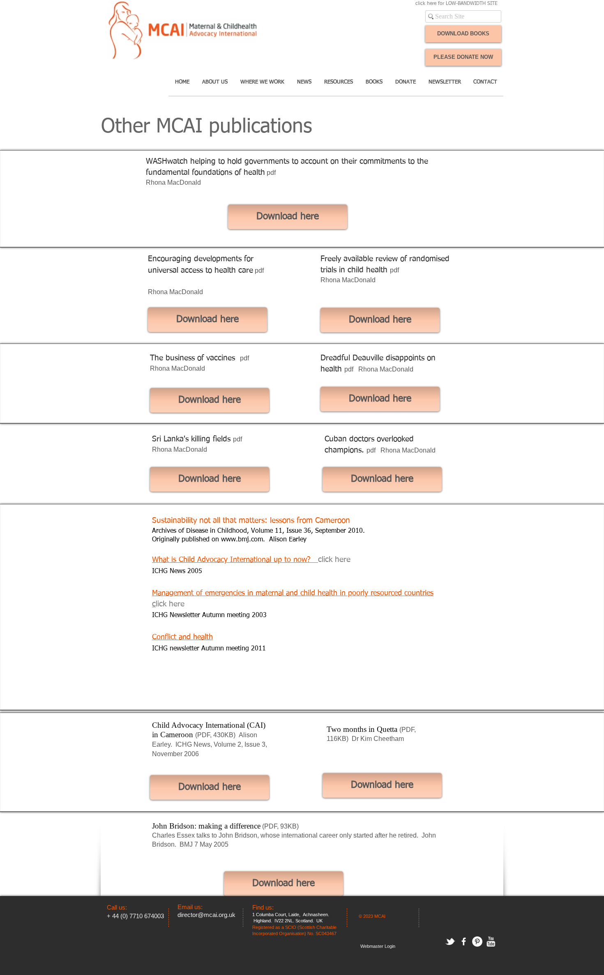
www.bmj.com (242, 539)
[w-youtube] (491, 941)
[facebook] (464, 941)
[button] (215, 85)
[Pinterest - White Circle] (477, 941)
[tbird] (450, 941)
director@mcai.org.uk (206, 914)
